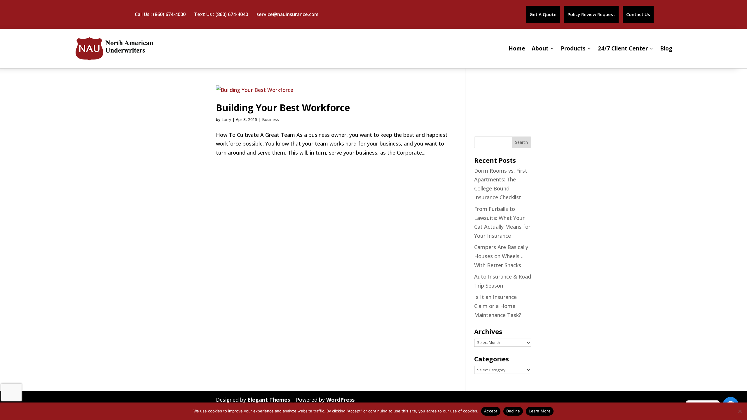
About (540, 48)
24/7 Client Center (623, 48)
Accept (491, 411)
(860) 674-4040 (231, 14)
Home (517, 48)
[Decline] (740, 411)
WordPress (340, 399)
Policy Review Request (591, 14)
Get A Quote (543, 14)
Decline (513, 411)
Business (270, 119)
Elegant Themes (268, 399)
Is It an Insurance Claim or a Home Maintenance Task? (497, 305)
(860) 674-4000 (169, 14)
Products (573, 48)
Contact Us (638, 14)
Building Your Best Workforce (283, 107)
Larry (226, 119)
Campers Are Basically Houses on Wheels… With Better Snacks (501, 256)
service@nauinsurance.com (287, 14)
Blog (666, 48)
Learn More (540, 411)
